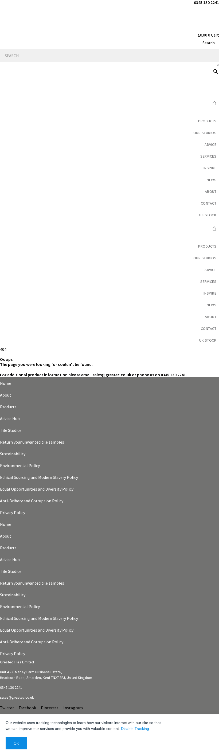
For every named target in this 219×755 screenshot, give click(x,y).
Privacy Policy (12, 512)
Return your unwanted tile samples (32, 442)
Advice (210, 144)
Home (5, 383)
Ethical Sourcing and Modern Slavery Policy (39, 477)
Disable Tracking (135, 728)
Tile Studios (11, 430)
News (211, 179)
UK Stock (207, 215)
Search (208, 42)
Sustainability (12, 453)
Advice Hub (10, 418)
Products (207, 121)
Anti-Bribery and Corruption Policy (31, 500)
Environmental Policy (20, 465)
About (5, 395)
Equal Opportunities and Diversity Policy (36, 489)
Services (208, 156)
